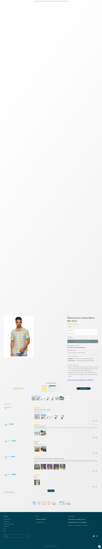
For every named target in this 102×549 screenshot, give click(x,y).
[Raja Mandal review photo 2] (43, 416)
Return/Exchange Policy (9, 524)
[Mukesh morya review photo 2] (43, 449)
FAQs (5, 531)
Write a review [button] (83, 388)
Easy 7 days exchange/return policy (76, 347)
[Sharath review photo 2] (43, 433)
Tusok (49, 546)
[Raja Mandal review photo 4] (56, 416)
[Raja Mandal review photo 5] (62, 416)
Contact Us (6, 526)
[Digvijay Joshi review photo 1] (37, 482)
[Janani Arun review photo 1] (37, 467)
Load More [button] (51, 490)
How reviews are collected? (9, 492)
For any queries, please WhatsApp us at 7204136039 (80, 380)
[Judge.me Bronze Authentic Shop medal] (44, 503)
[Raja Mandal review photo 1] (37, 416)
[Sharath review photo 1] (37, 433)
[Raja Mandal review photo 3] (50, 416)
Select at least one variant (82, 341)
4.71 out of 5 (22, 388)
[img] (37, 407)
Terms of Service (7, 519)
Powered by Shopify (53, 546)
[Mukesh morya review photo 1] (37, 449)
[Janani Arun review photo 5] (62, 467)
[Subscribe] (27, 536)
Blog (5, 528)
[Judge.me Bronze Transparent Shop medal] (49, 503)
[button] (91, 5)
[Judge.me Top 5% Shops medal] (54, 503)
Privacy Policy (7, 521)
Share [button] (70, 326)
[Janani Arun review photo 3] (50, 467)
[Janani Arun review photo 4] (56, 467)
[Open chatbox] (99, 546)
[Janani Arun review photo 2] (43, 467)
